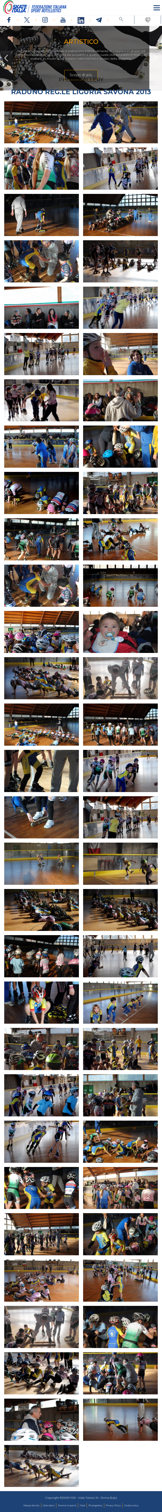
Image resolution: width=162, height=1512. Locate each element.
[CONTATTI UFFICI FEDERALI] (147, 19)
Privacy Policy (113, 1505)
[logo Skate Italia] (34, 13)
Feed (82, 1505)
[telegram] (99, 20)
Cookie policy (131, 1505)
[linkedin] (81, 20)
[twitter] (27, 20)
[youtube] (63, 20)
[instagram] (45, 20)
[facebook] (9, 20)
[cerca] (121, 19)
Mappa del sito (31, 1505)
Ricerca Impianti (67, 1505)
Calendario (49, 1505)
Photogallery (95, 1505)
